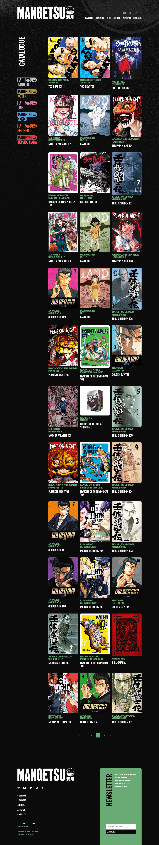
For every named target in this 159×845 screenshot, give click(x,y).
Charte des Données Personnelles (28, 831)
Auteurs (116, 17)
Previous (79, 735)
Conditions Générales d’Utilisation (28, 829)
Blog (109, 17)
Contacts (137, 17)
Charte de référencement (25, 834)
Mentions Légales (23, 826)
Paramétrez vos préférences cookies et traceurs (32, 837)
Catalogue (89, 17)
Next (110, 735)
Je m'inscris (111, 832)
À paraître (100, 17)
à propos (127, 17)
